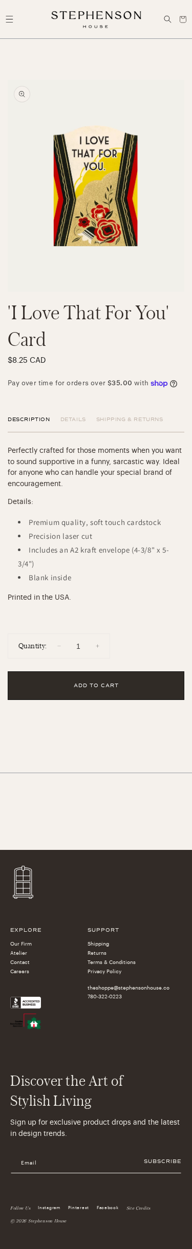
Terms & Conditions (112, 962)
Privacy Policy (104, 971)
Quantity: (32, 645)
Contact (20, 962)
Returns (97, 953)
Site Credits (138, 1208)
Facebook (108, 1208)
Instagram (49, 1208)
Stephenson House (47, 1221)
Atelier (18, 953)
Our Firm (21, 944)
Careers (19, 971)
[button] (9, 19)
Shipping (98, 944)
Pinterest (78, 1208)
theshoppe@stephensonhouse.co (126, 988)
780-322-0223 (105, 996)
